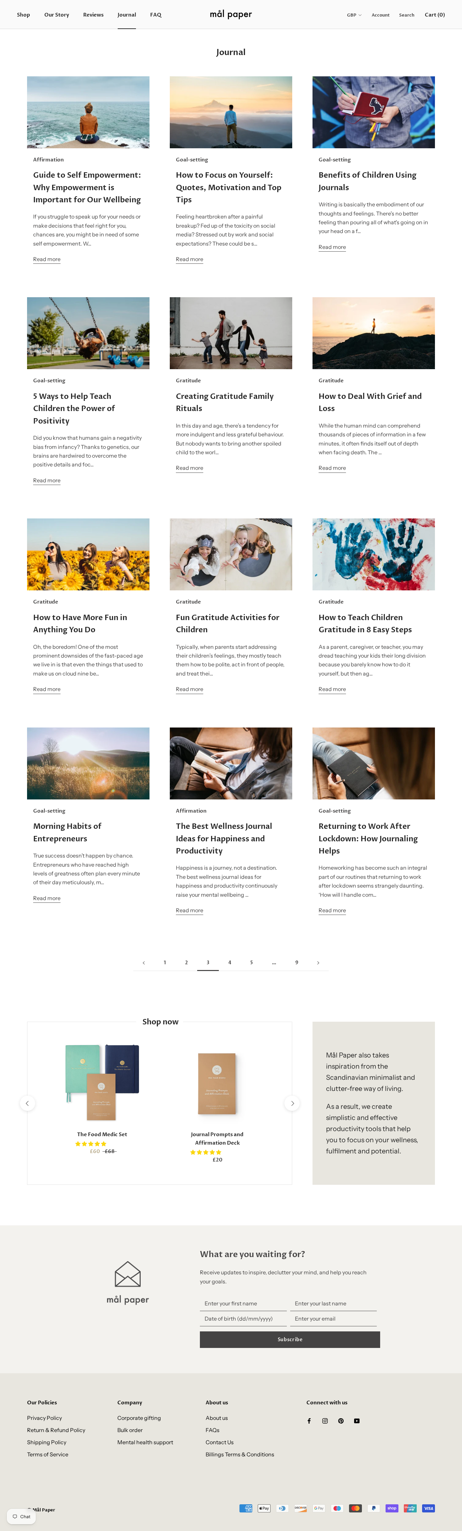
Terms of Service (47, 1454)
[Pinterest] (341, 1420)
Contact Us (220, 1442)
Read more (47, 259)
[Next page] (318, 963)
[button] (91, 1144)
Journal (127, 14)
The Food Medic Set (102, 1134)
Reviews (93, 14)
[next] (291, 1103)
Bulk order (130, 1430)
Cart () (435, 14)
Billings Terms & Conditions (240, 1454)
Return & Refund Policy (56, 1430)
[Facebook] (309, 1420)
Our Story (56, 14)
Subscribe (290, 1339)
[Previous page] (143, 963)
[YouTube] (357, 1420)
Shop (23, 14)
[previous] (27, 1103)
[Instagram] (325, 1420)
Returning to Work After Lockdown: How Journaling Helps (368, 838)
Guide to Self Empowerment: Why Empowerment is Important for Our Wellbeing (87, 187)
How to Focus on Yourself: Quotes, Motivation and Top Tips (228, 187)
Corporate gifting (139, 1417)
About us (217, 1417)
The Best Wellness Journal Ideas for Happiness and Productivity (224, 838)
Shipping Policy (46, 1442)
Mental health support (145, 1442)
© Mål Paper (41, 1510)
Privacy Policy (44, 1417)
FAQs (213, 1430)
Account (381, 15)
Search (406, 15)
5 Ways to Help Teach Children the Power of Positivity (74, 408)
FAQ (155, 14)
